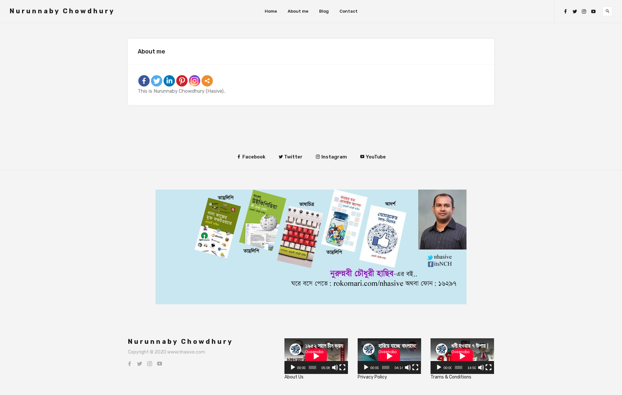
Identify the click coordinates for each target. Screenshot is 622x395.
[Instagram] (584, 11)
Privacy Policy (372, 377)
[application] (316, 356)
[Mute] (335, 367)
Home (271, 11)
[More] (207, 81)
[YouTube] (593, 11)
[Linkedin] (169, 81)
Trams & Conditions (451, 377)
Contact (349, 11)
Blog (324, 11)
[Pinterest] (182, 81)
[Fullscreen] (342, 367)
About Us (294, 377)
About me (298, 11)
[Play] (293, 367)
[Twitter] (574, 11)
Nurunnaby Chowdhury (62, 11)
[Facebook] (565, 11)
